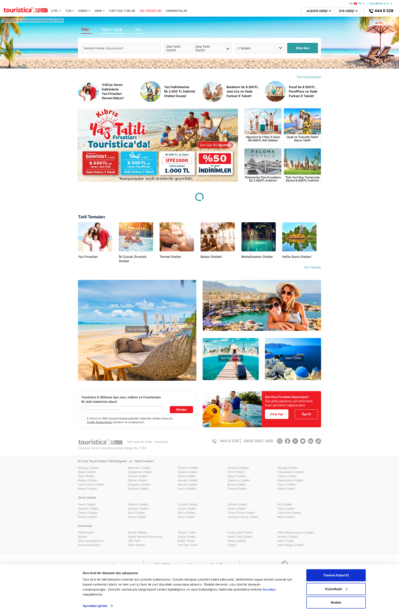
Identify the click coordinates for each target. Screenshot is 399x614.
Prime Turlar (231, 364)
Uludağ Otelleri (287, 467)
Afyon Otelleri (286, 484)
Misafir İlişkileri (137, 532)
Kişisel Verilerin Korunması (145, 536)
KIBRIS (82, 10)
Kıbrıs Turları (285, 540)
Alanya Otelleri (87, 480)
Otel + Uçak (111, 29)
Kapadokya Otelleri (290, 480)
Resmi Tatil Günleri (240, 536)
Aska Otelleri (186, 517)
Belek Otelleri (87, 472)
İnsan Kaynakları (89, 545)
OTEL (54, 10)
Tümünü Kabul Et (336, 575)
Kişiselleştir (333, 589)
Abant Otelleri (237, 476)
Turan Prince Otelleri (241, 512)
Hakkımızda (86, 532)
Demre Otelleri (137, 480)
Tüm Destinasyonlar (137, 365)
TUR (68, 10)
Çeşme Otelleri (187, 472)
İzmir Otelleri (236, 472)
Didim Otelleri (187, 476)
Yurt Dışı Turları (231, 358)
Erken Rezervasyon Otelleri (295, 532)
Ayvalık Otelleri (188, 480)
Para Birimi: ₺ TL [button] (379, 3)
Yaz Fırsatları (137, 343)
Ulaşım (232, 545)
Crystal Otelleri (188, 504)
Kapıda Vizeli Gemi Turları (293, 371)
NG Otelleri (284, 504)
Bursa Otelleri (237, 484)
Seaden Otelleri (88, 508)
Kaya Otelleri (286, 508)
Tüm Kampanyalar (309, 77)
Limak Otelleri (187, 508)
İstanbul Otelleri (238, 467)
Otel (85, 29)
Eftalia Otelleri (87, 517)
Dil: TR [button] (355, 3)
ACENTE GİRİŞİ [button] (318, 11)
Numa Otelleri (137, 517)
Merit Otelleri (286, 517)
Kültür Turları (186, 540)
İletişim (82, 536)
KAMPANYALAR (176, 10)
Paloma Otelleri (138, 504)
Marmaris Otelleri (139, 467)
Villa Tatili (134, 540)
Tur (138, 29)
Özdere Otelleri (188, 467)
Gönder (181, 409)
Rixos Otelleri (186, 512)
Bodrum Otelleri (138, 488)
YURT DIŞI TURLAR (122, 10)
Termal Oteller (137, 352)
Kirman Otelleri (237, 504)
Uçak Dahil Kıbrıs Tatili (262, 317)
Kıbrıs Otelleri (262, 304)
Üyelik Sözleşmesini (99, 422)
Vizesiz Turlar (231, 371)
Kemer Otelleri (87, 488)
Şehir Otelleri (136, 545)
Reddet (336, 602)
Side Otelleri (86, 476)
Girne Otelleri (262, 323)
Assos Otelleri (187, 488)
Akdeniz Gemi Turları (293, 364)
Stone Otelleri (237, 508)
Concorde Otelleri (289, 512)
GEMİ (98, 10)
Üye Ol (306, 414)
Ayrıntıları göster (95, 606)
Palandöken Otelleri (290, 472)
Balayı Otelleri (237, 540)
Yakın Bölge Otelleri (137, 358)
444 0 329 (383, 11)
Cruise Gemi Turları (240, 532)
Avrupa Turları (230, 377)
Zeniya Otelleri (87, 512)
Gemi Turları (293, 358)
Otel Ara (302, 48)
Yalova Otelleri (287, 476)
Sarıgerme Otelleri (140, 472)
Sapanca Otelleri (239, 480)
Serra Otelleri (87, 504)
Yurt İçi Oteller (137, 329)
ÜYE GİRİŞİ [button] (347, 11)
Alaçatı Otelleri (187, 484)
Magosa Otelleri (261, 329)
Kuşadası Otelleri (139, 484)
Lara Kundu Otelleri (91, 484)
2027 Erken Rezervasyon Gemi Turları (293, 377)
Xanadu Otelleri (138, 508)
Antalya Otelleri (88, 467)
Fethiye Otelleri (138, 476)
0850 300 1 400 (258, 441)
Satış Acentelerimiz (91, 540)
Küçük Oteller (187, 536)
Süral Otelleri (136, 512)
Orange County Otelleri (243, 517)
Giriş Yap (276, 414)
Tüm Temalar (312, 267)
